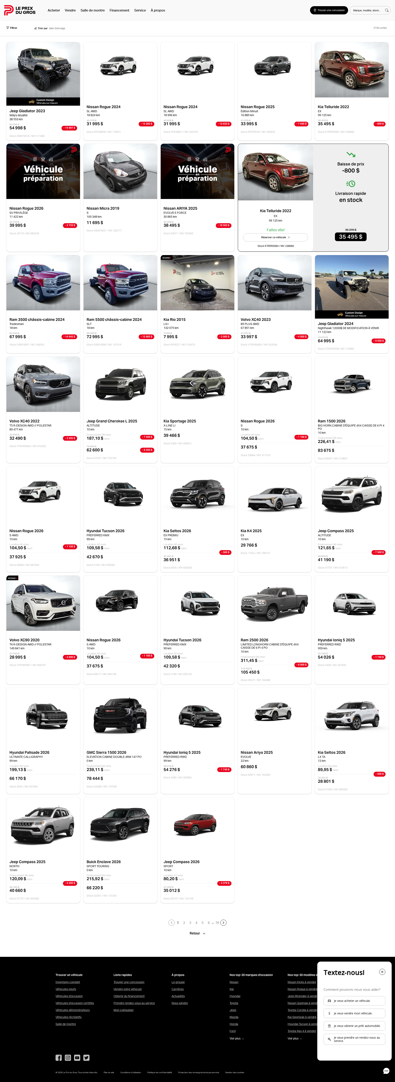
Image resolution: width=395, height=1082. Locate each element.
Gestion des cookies (234, 1072)
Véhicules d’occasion (69, 996)
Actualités (178, 996)
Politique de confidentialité (159, 1072)
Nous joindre (180, 1003)
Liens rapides (123, 975)
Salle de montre (93, 10)
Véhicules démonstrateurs (73, 1010)
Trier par (43, 28)
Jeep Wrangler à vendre (303, 996)
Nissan (234, 982)
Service (140, 10)
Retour (195, 933)
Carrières (178, 989)
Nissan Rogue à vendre (302, 989)
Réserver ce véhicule (273, 237)
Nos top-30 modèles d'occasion (309, 975)
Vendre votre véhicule (128, 989)
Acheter (54, 10)
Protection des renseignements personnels (198, 1072)
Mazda (234, 1017)
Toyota (234, 1003)
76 (217, 923)
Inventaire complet (68, 982)
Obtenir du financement (129, 996)
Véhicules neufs (66, 989)
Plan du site (109, 1072)
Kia (232, 989)
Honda (234, 1024)
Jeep (233, 1010)
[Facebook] (59, 1058)
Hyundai (235, 996)
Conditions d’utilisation (130, 1072)
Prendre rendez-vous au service (134, 1003)
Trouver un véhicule (69, 975)
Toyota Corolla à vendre (303, 1010)
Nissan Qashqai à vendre (304, 1003)
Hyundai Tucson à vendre (304, 1024)
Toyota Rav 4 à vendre (302, 1031)
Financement (119, 10)
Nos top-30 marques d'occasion (251, 975)
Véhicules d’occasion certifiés (75, 1003)
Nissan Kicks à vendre (302, 982)
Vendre (70, 10)
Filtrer (13, 28)
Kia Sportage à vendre (302, 1017)
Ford (233, 1031)
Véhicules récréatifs (68, 1017)
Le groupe (178, 982)
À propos (158, 10)
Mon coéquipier (124, 1010)
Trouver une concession (129, 982)
